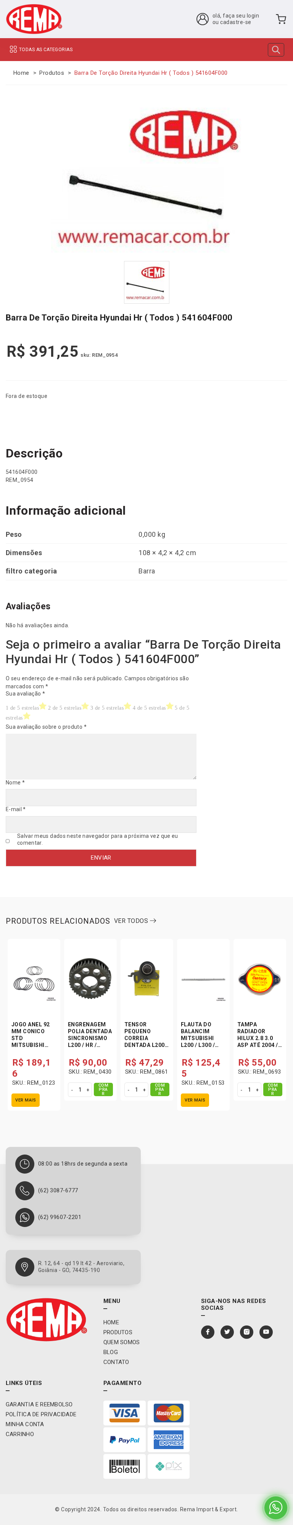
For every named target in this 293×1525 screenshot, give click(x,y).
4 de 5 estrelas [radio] (149, 708)
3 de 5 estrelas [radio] (107, 708)
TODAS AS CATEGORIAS (45, 49)
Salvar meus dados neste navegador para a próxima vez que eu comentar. (97, 839)
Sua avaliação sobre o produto (46, 727)
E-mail (16, 809)
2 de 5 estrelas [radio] (64, 708)
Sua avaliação (25, 694)
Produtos (51, 72)
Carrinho (20, 1434)
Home (21, 72)
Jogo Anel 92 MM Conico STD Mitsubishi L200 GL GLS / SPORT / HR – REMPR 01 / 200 (32, 1045)
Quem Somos (121, 1342)
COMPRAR (103, 1089)
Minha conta (25, 1424)
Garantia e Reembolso (39, 1404)
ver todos (132, 920)
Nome (15, 782)
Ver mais (25, 1100)
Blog (110, 1352)
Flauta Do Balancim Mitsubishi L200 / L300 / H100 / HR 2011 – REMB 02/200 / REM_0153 (202, 1045)
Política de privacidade (41, 1414)
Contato (116, 1362)
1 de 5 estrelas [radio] (22, 708)
